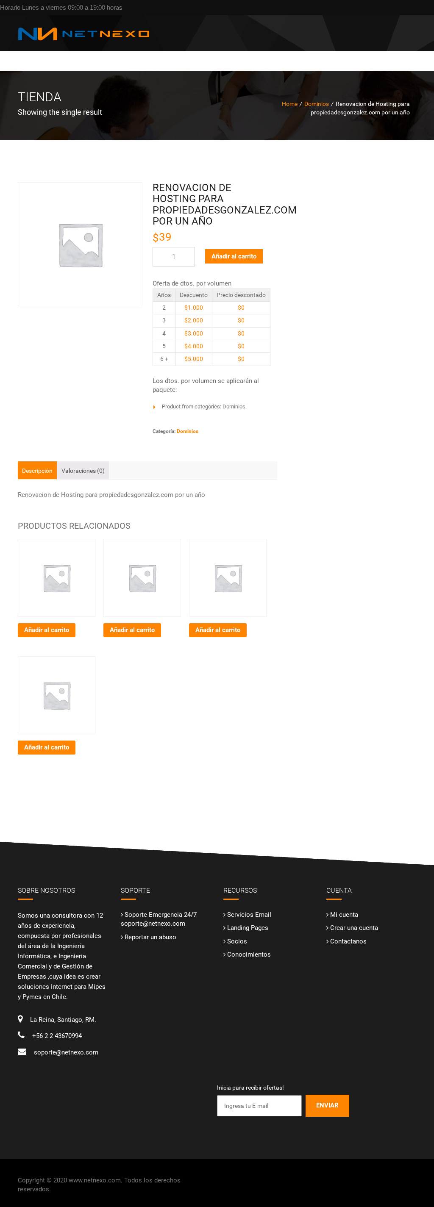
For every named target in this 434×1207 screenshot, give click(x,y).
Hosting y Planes (266, 56)
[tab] (37, 470)
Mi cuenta (344, 914)
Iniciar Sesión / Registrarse (371, 56)
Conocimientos (249, 954)
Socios (237, 941)
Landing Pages (247, 928)
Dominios (220, 56)
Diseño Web (184, 56)
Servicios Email (249, 914)
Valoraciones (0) (83, 470)
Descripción (37, 470)
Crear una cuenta (354, 928)
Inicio (153, 56)
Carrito (310, 56)
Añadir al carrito (233, 256)
